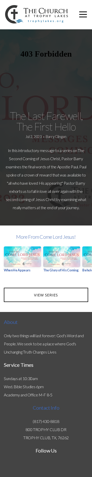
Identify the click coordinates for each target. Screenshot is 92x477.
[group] (22, 261)
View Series (46, 294)
